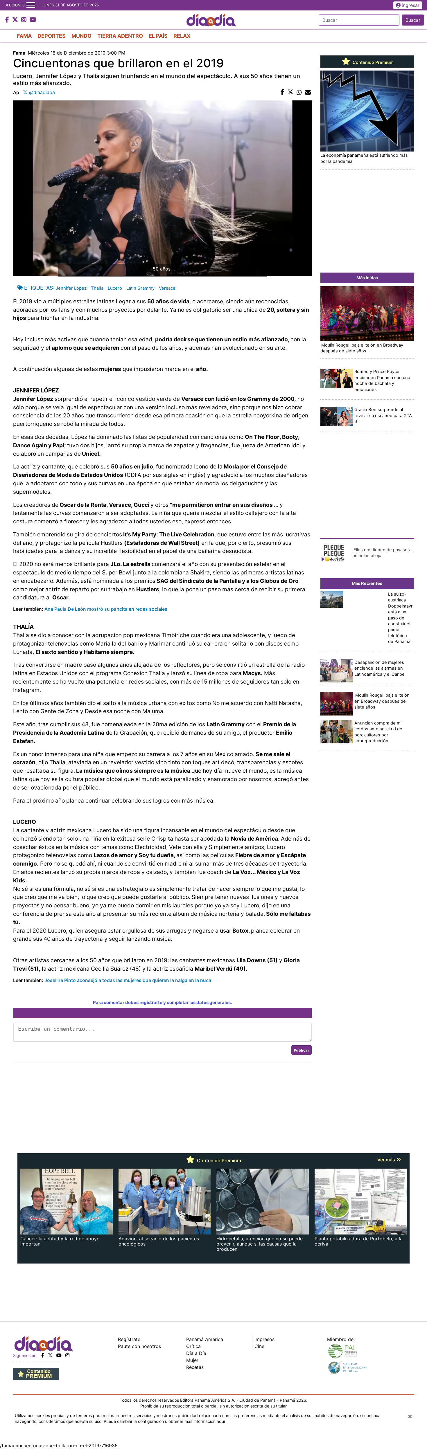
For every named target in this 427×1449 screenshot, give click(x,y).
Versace (167, 288)
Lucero (115, 288)
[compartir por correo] (308, 92)
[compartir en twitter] (290, 92)
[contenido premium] (36, 1373)
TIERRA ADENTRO (120, 36)
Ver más (386, 1160)
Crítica (193, 1346)
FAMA (24, 36)
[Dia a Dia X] (15, 20)
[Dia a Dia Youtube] (33, 20)
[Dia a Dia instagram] (24, 20)
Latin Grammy (140, 288)
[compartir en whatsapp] (299, 92)
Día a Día (196, 1353)
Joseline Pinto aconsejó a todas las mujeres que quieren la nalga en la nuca (127, 980)
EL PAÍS (158, 36)
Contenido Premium (372, 62)
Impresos (264, 1339)
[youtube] (59, 1355)
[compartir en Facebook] (282, 92)
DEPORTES (51, 36)
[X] (50, 1355)
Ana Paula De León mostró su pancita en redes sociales (105, 609)
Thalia (97, 288)
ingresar (410, 5)
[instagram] (67, 1355)
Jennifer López (71, 288)
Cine (259, 1346)
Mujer (192, 1360)
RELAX (182, 36)
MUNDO (81, 36)
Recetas (195, 1367)
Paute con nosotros (139, 1346)
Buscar (413, 20)
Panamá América (204, 1339)
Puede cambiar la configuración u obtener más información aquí (164, 1421)
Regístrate (129, 1339)
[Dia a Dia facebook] (7, 20)
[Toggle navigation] (31, 5)
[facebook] (42, 1355)
